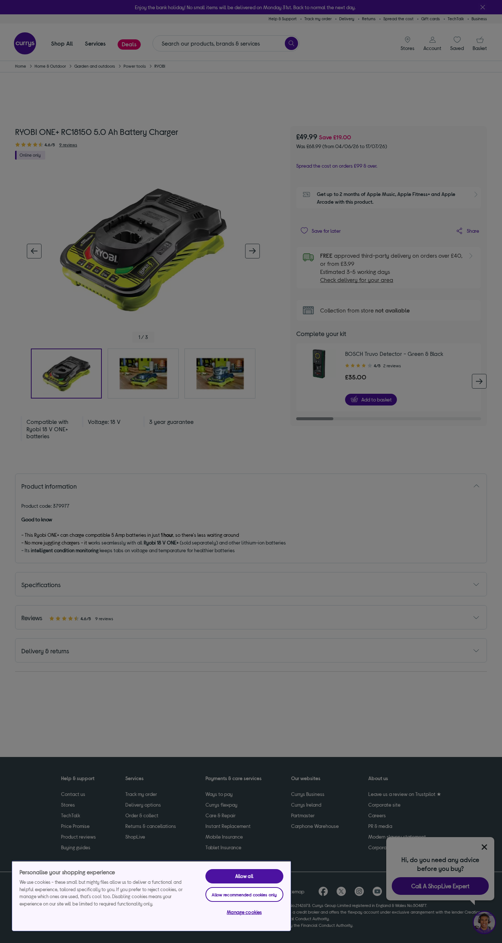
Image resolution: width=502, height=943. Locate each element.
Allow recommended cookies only (244, 894)
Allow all (244, 876)
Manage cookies (244, 912)
